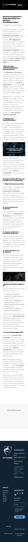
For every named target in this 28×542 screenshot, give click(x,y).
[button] (14, 493)
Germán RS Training (17, 25)
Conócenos (5, 490)
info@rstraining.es (18, 477)
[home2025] (9, 5)
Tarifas (4, 497)
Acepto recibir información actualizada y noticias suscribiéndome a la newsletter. (19, 510)
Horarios (5, 499)
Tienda (4, 501)
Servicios (5, 492)
